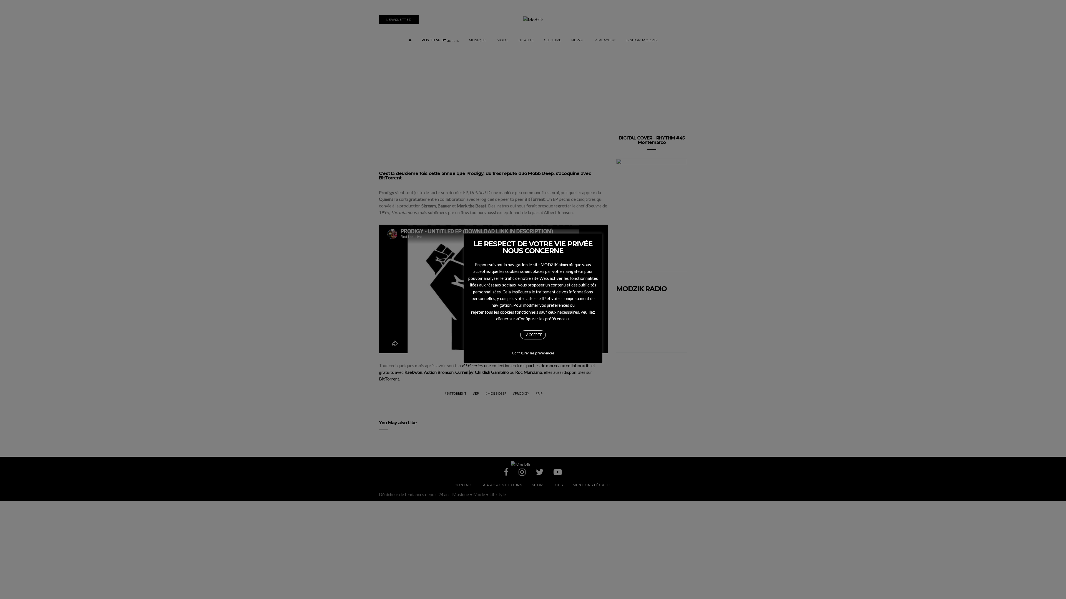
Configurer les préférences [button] (533, 353)
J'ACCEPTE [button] (533, 335)
